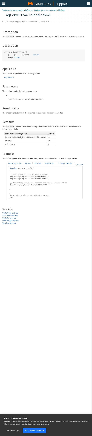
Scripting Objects (40, 10)
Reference (28, 10)
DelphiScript (49, 163)
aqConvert (53, 10)
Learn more (45, 424)
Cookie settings (12, 430)
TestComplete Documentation (13, 10)
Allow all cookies (34, 430)
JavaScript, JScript (14, 163)
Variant (36, 54)
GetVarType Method (10, 220)
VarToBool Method (10, 215)
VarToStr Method (9, 218)
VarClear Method (9, 223)
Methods (61, 10)
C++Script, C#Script (65, 163)
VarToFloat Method (10, 213)
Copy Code (79, 165)
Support (61, 4)
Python (28, 163)
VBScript (37, 163)
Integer (17, 57)
